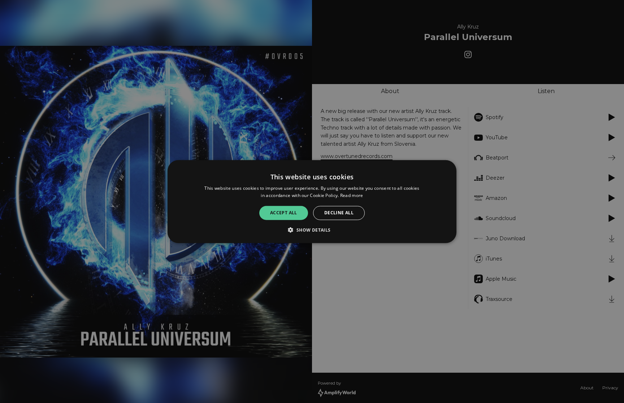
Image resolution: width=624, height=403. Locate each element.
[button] (311, 229)
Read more (351, 195)
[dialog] (312, 201)
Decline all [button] (339, 213)
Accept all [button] (283, 213)
